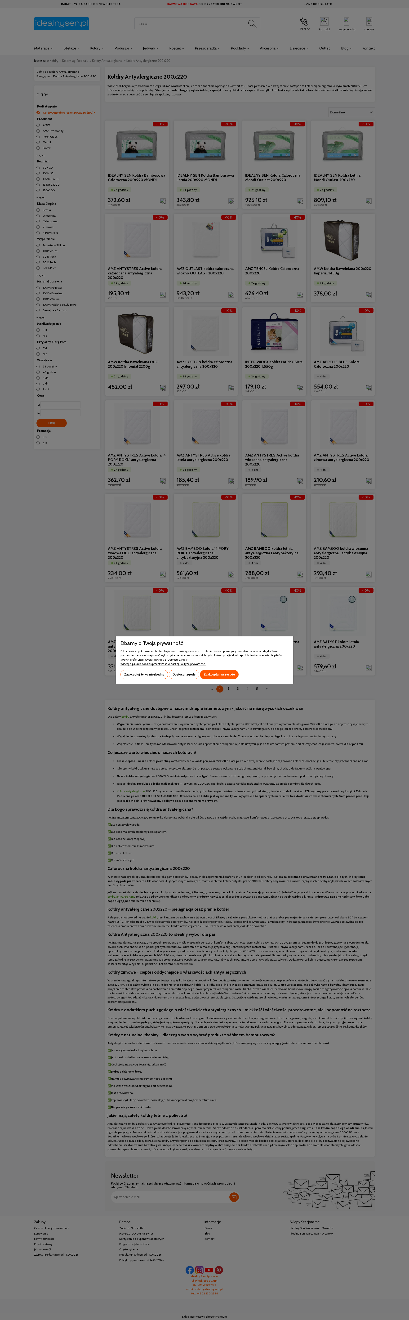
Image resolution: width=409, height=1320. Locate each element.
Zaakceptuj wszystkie (219, 674)
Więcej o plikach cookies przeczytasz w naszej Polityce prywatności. (163, 664)
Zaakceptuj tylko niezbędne (144, 674)
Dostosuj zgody (184, 674)
